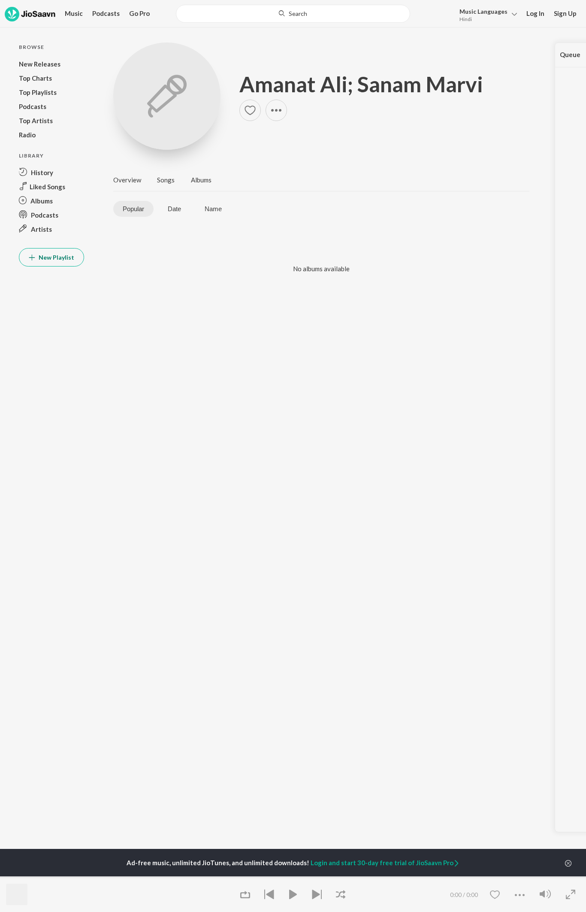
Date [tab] (174, 208)
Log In (535, 13)
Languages (483, 11)
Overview (127, 180)
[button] (486, 14)
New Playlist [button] (55, 257)
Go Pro (139, 13)
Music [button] (74, 13)
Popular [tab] (133, 208)
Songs (166, 180)
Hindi (465, 19)
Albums (201, 180)
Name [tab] (213, 208)
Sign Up (565, 13)
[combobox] (293, 13)
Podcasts (106, 13)
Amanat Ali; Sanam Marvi (361, 84)
